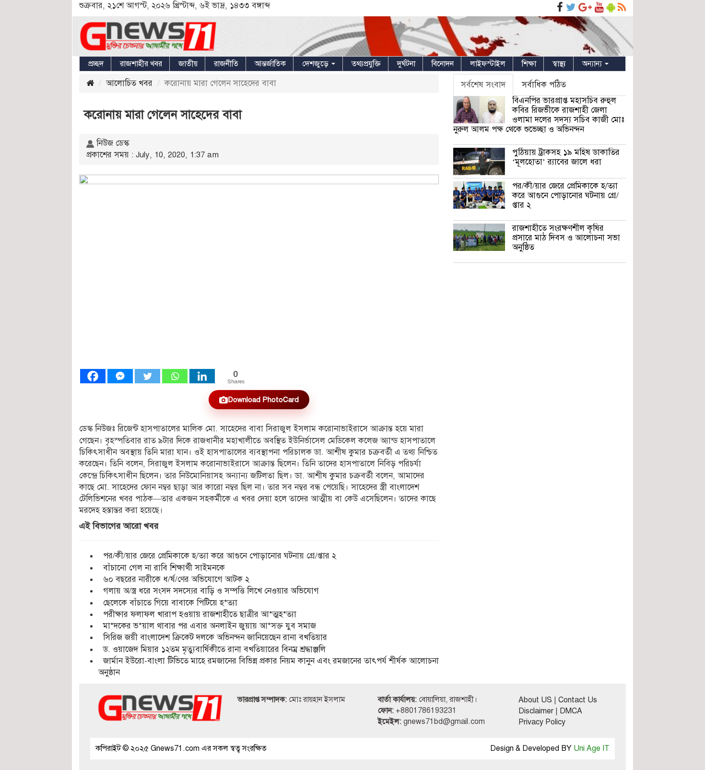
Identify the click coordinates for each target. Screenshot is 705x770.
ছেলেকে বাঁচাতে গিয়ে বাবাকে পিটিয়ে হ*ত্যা (170, 603)
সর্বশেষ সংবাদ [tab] (483, 85)
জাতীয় (188, 64)
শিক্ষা (529, 64)
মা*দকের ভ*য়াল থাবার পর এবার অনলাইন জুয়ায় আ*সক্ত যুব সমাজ (209, 626)
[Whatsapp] (175, 376)
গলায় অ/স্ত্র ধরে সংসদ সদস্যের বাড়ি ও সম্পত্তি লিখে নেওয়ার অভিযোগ (211, 591)
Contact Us (577, 700)
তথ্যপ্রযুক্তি (366, 64)
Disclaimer (535, 711)
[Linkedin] (202, 376)
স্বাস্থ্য (559, 64)
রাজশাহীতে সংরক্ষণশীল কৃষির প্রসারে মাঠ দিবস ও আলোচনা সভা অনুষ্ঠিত (566, 237)
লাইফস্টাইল (487, 64)
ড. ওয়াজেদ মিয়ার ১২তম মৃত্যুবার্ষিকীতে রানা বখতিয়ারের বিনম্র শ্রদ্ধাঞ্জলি (214, 649)
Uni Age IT (592, 748)
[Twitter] (147, 376)
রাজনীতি (226, 64)
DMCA (571, 711)
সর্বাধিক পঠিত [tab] (544, 85)
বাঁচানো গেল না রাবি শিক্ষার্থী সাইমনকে (164, 568)
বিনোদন (443, 64)
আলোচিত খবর (129, 83)
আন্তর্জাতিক (270, 64)
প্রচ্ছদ (96, 64)
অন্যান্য (593, 64)
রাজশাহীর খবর (141, 64)
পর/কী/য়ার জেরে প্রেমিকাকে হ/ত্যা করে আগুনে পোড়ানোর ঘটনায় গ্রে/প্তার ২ (221, 556)
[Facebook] (93, 376)
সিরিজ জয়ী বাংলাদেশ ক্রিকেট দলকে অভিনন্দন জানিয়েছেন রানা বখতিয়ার (216, 637)
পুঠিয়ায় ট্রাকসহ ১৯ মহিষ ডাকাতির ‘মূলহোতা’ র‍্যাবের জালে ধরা (566, 157)
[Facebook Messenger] (120, 376)
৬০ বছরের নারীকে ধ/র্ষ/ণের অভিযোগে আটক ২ (176, 579)
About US (535, 700)
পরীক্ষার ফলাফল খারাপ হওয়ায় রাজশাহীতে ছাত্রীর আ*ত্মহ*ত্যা (199, 614)
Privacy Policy (541, 722)
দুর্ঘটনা (406, 64)
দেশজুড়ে (316, 64)
